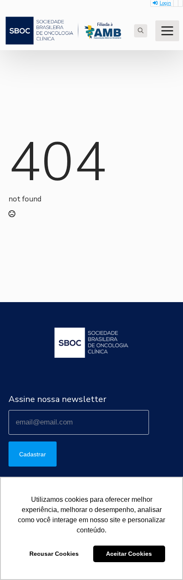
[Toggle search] (140, 30)
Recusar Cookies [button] (54, 553)
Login (165, 3)
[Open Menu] (167, 30)
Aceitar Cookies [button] (129, 553)
